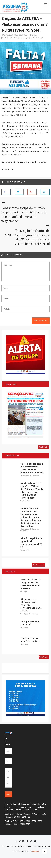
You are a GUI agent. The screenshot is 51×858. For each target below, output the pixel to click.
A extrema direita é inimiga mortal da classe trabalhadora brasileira (30, 584)
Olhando (35, 851)
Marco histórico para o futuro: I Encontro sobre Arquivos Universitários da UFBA (31, 468)
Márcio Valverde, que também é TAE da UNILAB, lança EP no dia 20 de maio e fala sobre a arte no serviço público (32, 490)
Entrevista (35, 476)
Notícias (24, 35)
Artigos (25, 591)
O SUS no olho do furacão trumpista (29, 640)
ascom (34, 35)
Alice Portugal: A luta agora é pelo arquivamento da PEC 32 (31, 542)
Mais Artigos (43, 657)
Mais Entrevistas (38, 565)
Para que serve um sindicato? (29, 623)
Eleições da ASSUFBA (10, 35)
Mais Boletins (43, 447)
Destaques (25, 476)
